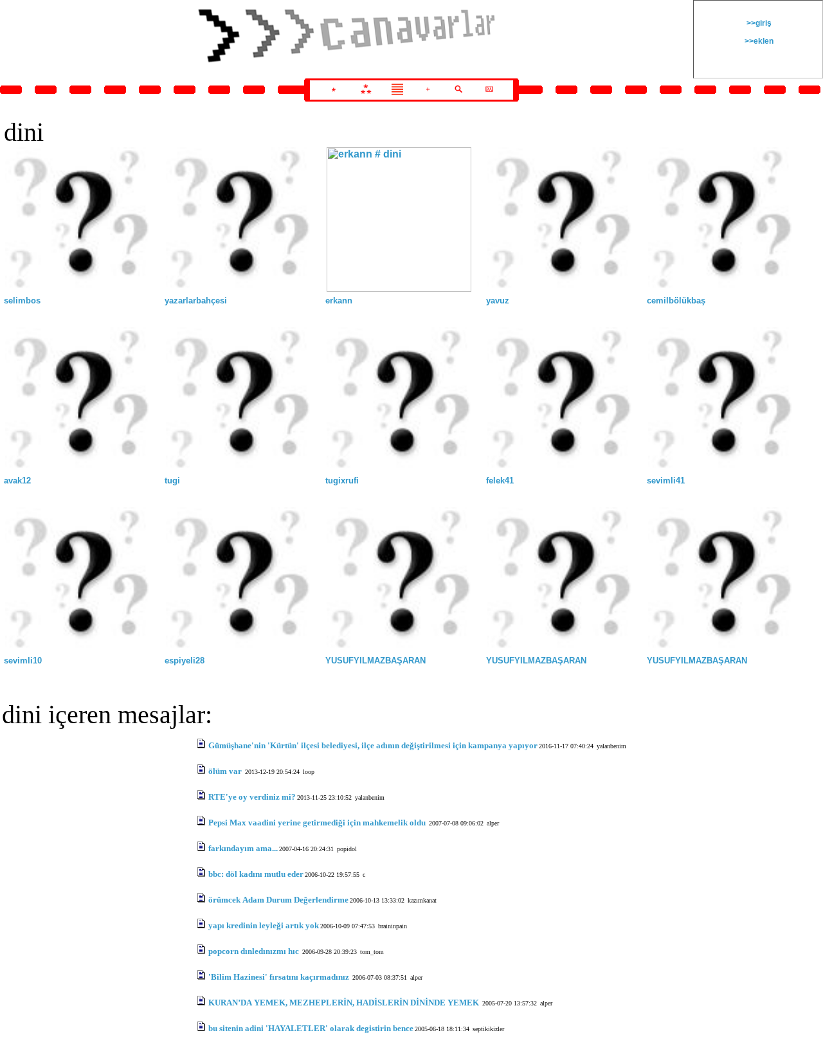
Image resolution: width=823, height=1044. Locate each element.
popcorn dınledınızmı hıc (254, 951)
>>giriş (758, 23)
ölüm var (226, 771)
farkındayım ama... (243, 848)
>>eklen (758, 41)
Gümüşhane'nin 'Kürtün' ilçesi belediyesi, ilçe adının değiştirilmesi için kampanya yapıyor (373, 745)
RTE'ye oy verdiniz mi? (252, 797)
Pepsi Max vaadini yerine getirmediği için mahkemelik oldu (318, 822)
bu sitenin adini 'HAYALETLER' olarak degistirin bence (310, 1028)
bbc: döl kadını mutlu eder (255, 874)
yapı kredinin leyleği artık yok (263, 925)
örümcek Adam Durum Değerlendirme (278, 900)
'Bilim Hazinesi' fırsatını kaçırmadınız (279, 977)
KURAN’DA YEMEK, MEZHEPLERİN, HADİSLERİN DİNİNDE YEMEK (344, 1002)
